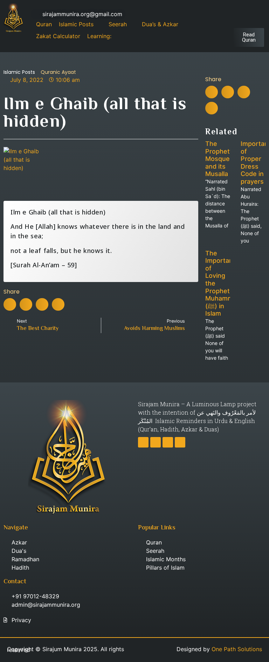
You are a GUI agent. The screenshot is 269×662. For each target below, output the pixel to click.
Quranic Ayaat (58, 72)
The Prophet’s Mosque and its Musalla (219, 158)
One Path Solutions (237, 649)
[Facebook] (223, 14)
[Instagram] (235, 14)
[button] (10, 304)
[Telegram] (248, 14)
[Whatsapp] (260, 14)
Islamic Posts (19, 72)
